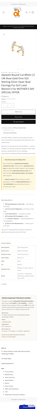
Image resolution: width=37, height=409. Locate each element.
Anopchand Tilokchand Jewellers (15, 394)
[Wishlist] (30, 12)
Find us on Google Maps (9, 336)
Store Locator (9, 386)
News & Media (9, 380)
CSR (6, 392)
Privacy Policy (9, 372)
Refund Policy (9, 374)
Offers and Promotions (11, 389)
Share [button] (4, 284)
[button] (4, 12)
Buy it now (18, 117)
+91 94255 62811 (6, 322)
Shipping (3, 98)
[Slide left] (15, 69)
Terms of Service (10, 377)
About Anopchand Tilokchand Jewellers (13, 334)
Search (7, 383)
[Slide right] (22, 69)
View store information (10, 132)
